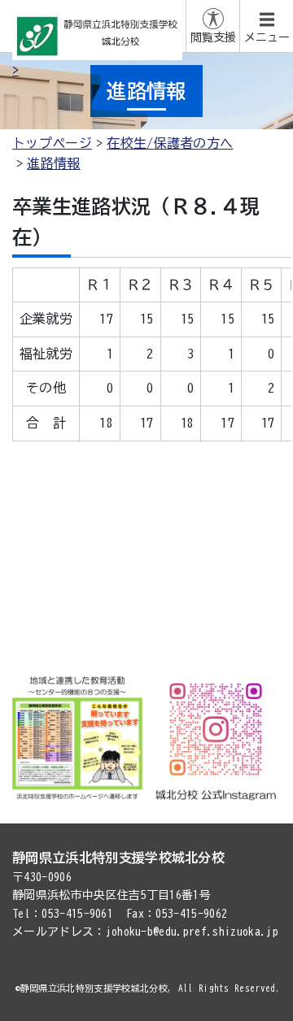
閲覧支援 (213, 37)
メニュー (267, 37)
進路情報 (53, 163)
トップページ (52, 143)
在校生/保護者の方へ (170, 143)
